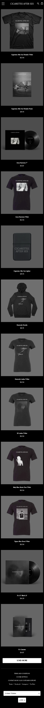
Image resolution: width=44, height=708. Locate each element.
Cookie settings (22, 677)
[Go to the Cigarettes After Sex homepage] (22, 3)
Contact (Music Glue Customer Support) (22, 680)
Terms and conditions (22, 673)
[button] (3, 4)
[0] (42, 4)
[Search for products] (38, 3)
